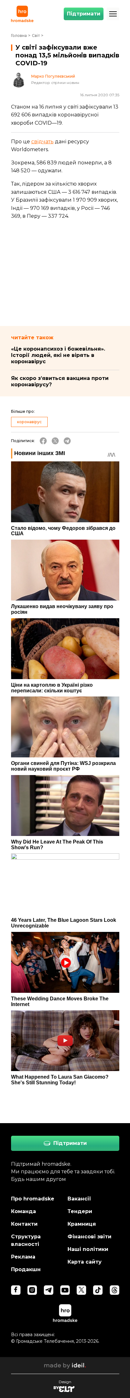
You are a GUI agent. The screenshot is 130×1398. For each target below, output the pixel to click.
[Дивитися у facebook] (16, 1290)
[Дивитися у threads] (114, 1290)
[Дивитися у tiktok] (98, 1290)
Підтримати (83, 14)
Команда (23, 1211)
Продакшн (26, 1269)
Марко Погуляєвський (53, 76)
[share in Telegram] (67, 440)
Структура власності (26, 1240)
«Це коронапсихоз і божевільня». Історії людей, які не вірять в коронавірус (58, 355)
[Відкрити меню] (113, 14)
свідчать (42, 142)
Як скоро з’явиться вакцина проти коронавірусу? (60, 381)
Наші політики (88, 1249)
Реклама (23, 1257)
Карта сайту (85, 1262)
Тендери (80, 1211)
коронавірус (29, 421)
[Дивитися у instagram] (32, 1290)
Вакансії (79, 1199)
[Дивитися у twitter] (81, 1290)
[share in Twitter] (55, 440)
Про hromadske (32, 1199)
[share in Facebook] (43, 440)
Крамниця (82, 1224)
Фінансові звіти (89, 1237)
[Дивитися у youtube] (65, 1290)
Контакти (24, 1224)
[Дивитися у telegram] (48, 1290)
